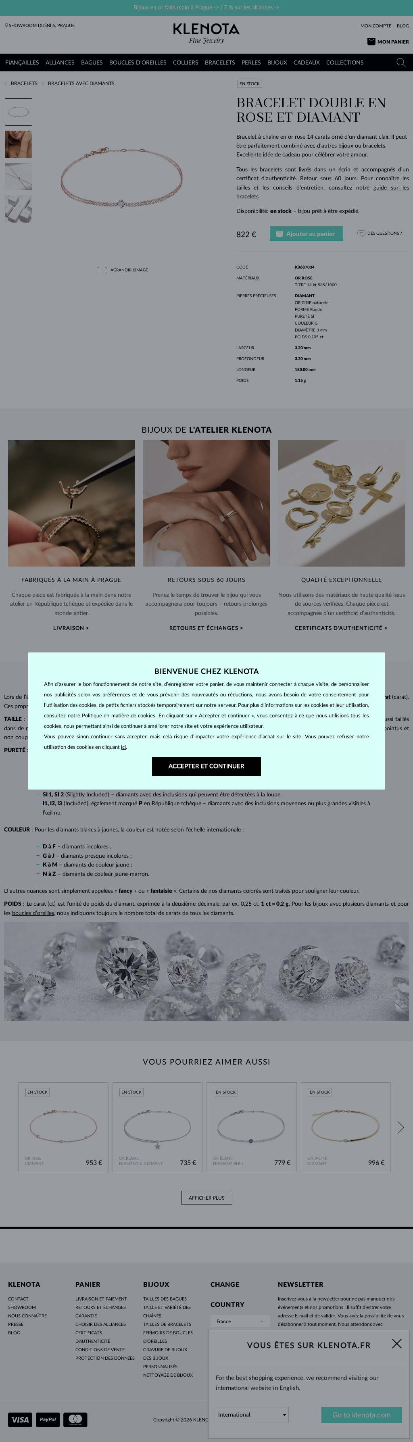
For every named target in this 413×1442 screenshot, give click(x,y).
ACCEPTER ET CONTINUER (206, 766)
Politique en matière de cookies (118, 716)
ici (123, 747)
